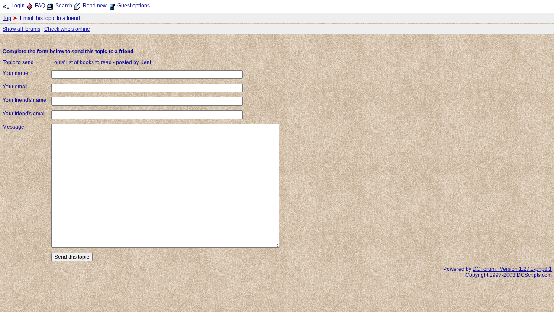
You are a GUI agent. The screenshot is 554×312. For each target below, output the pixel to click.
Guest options (133, 6)
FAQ (40, 6)
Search (63, 6)
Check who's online (67, 29)
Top (7, 18)
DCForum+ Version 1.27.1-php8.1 (512, 269)
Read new (95, 6)
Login (18, 6)
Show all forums (21, 29)
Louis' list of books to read (81, 62)
